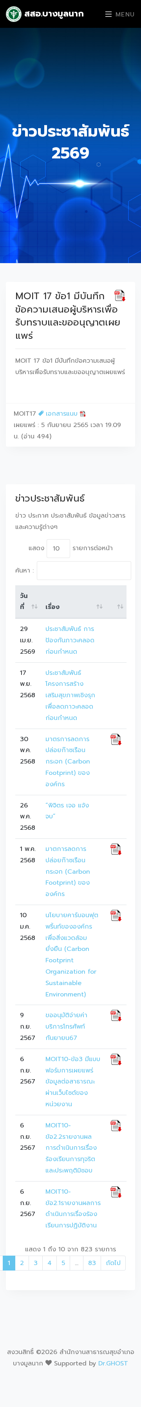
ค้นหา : (24, 570)
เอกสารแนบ (61, 413)
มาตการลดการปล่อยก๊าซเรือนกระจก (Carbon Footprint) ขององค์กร (67, 871)
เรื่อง (52, 607)
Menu (123, 14)
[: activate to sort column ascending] (116, 602)
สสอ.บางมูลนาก (53, 13)
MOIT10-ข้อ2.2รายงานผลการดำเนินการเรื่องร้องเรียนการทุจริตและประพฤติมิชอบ (71, 1148)
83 (92, 1263)
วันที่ (24, 601)
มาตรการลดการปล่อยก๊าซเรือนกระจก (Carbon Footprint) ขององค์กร (67, 761)
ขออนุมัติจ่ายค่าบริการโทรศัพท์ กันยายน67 (66, 1027)
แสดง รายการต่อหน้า (71, 548)
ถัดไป (113, 1263)
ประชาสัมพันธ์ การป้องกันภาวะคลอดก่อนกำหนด (69, 640)
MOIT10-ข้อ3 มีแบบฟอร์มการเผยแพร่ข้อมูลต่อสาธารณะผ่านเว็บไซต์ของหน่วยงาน (72, 1081)
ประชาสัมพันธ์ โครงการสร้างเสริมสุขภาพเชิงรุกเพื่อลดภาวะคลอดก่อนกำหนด (70, 695)
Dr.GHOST (113, 1363)
